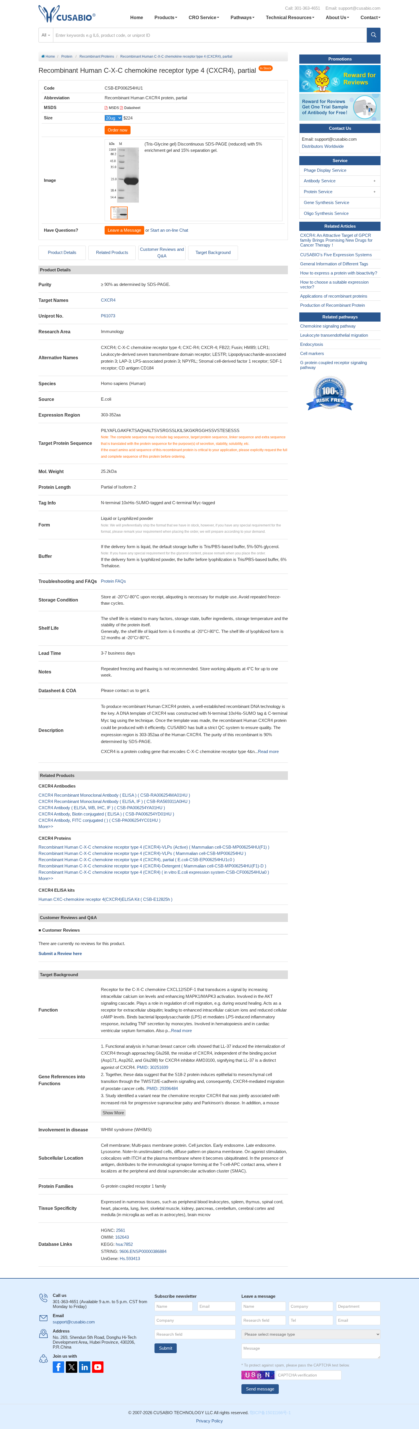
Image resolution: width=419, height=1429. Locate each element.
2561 (120, 1230)
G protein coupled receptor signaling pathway (333, 365)
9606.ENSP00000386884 (142, 1251)
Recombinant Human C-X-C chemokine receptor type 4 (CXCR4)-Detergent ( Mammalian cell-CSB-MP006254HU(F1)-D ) (152, 865)
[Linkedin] (83, 1367)
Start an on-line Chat (169, 230)
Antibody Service (319, 180)
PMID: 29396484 (162, 1088)
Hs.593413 (130, 1258)
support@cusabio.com (359, 8)
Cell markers (312, 353)
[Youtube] (96, 1367)
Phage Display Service (325, 170)
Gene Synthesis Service (326, 202)
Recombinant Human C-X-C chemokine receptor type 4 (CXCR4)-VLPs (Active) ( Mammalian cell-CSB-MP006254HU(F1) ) (153, 847)
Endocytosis (311, 344)
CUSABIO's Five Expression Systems (336, 254)
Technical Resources (289, 17)
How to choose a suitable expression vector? (334, 284)
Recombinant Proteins (97, 56)
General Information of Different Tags (334, 263)
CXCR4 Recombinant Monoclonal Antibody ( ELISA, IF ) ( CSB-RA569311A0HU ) (114, 801)
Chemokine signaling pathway (328, 326)
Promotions (340, 58)
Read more (268, 751)
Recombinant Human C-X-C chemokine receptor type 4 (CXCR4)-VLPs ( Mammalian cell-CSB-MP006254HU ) (142, 853)
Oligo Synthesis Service (326, 213)
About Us (336, 17)
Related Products (112, 252)
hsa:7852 (124, 1244)
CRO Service (202, 17)
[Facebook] (58, 1367)
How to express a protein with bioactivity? (338, 273)
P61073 (108, 315)
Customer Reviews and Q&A (162, 252)
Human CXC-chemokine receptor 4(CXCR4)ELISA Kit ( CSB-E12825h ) (105, 899)
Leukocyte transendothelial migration (334, 335)
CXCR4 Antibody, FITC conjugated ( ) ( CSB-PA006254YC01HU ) (99, 820)
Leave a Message (124, 230)
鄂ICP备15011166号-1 (270, 1412)
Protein (66, 56)
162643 (122, 1237)
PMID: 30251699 (152, 1067)
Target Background (213, 252)
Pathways (241, 17)
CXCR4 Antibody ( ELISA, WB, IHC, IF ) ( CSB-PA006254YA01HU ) (101, 807)
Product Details (62, 252)
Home (136, 17)
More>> (45, 826)
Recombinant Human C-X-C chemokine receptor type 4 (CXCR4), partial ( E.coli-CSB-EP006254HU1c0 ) (136, 859)
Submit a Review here (60, 953)
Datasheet (132, 108)
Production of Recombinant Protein (332, 305)
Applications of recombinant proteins (333, 296)
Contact (369, 17)
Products (164, 17)
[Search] (374, 35)
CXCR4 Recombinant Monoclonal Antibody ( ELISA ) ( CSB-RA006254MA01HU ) (114, 795)
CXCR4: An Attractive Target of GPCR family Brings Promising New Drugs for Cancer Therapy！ (336, 240)
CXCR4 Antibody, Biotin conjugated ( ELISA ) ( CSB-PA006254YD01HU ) (106, 814)
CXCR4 (108, 300)
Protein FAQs (113, 581)
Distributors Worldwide (322, 146)
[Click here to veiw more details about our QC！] (330, 393)
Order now (117, 130)
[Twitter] (71, 1367)
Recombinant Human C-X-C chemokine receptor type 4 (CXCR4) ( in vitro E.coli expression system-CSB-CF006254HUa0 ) (153, 872)
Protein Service (318, 191)
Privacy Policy (209, 1420)
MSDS (114, 108)
